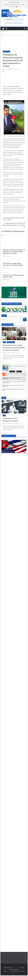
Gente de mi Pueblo (10, 342)
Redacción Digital (15, 69)
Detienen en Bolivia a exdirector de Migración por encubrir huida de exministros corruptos (14, 251)
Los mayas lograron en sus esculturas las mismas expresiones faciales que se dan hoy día (13, 225)
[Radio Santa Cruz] (3, 28)
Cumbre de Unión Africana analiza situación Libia (13, 276)
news (4, 415)
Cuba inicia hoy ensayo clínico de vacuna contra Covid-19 (13, 219)
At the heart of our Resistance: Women (10, 419)
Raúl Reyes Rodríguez (15, 352)
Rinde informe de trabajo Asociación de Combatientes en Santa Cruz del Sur (14, 347)
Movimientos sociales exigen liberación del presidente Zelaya (13, 264)
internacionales (6, 51)
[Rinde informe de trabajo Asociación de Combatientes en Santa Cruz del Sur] (14, 333)
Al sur (4, 342)
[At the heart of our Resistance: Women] (14, 406)
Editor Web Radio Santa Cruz (16, 423)
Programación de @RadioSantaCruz (14, 23)
